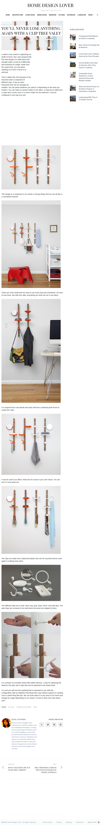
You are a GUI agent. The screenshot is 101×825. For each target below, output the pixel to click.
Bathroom (71, 15)
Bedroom (52, 15)
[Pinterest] (60, 724)
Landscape (82, 15)
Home (8, 15)
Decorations (5, 22)
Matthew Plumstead (23, 707)
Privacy (58, 822)
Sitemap (69, 822)
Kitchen (62, 15)
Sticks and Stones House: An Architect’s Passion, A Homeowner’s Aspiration (89, 89)
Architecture (17, 15)
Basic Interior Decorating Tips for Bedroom (89, 46)
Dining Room (42, 15)
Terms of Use (47, 822)
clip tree (11, 707)
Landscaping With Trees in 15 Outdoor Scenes (88, 98)
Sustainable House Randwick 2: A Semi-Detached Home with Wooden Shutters (86, 77)
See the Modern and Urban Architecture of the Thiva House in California (88, 65)
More (90, 15)
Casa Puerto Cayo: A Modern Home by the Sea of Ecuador (89, 55)
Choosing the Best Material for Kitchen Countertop (88, 37)
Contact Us (80, 822)
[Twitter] (47, 724)
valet (35, 707)
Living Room (30, 15)
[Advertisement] (50, 67)
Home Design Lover (50, 5)
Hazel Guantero (19, 719)
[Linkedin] (54, 724)
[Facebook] (41, 724)
